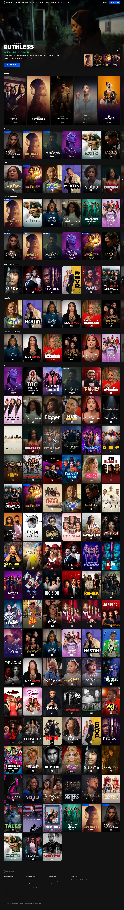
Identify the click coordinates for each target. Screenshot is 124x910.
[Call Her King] (52, 440)
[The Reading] (111, 731)
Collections (6, 885)
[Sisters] (71, 789)
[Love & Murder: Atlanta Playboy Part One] (71, 614)
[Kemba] (91, 585)
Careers (51, 885)
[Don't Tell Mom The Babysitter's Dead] (52, 498)
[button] (15, 100)
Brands (5, 891)
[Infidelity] (71, 585)
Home (18, 2)
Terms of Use (29, 879)
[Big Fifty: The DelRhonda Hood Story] (32, 381)
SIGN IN (104, 2)
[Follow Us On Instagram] (86, 879)
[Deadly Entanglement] (111, 469)
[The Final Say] (13, 527)
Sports (5, 889)
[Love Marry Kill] (111, 614)
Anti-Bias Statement (54, 889)
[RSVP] (91, 731)
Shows (5, 881)
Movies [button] (33, 2)
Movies (5, 883)
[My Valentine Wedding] (32, 701)
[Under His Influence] (32, 847)
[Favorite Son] (111, 498)
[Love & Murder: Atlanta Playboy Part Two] (91, 614)
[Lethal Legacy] (13, 614)
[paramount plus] (9, 2)
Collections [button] (43, 2)
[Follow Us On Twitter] (77, 879)
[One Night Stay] (13, 731)
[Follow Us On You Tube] (81, 879)
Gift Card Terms (30, 881)
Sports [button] (61, 2)
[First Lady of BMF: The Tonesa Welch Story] (52, 527)
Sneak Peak (6, 895)
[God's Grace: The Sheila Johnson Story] (32, 556)
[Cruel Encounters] (52, 469)
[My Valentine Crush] (13, 701)
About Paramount (53, 887)
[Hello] (71, 556)
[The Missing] (13, 672)
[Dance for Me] (71, 469)
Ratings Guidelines (53, 883)
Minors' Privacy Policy (31, 887)
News (69, 2)
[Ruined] (91, 760)
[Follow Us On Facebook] (72, 879)
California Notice (30, 889)
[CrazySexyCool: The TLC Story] (32, 469)
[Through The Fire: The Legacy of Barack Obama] (32, 818)
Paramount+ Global (8, 897)
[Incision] (52, 585)
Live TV (53, 2)
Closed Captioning (53, 881)
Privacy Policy (29, 883)
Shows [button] (24, 2)
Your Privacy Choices (31, 885)
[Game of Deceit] (111, 527)
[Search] (74, 2)
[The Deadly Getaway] (13, 498)
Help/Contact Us (53, 879)
